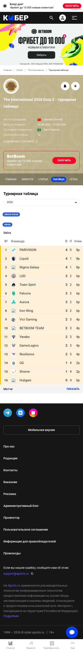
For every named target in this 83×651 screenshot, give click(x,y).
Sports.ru (14, 585)
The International (36, 70)
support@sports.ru (16, 573)
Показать (73, 389)
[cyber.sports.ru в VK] (21, 413)
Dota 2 (20, 70)
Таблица (58, 179)
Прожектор (11, 517)
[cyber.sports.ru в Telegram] (8, 413)
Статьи (43, 179)
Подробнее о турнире (18, 141)
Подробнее (11, 616)
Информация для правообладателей (29, 541)
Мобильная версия (41, 430)
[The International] (41, 86)
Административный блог (21, 505)
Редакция (10, 458)
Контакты (10, 470)
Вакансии (10, 482)
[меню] (74, 18)
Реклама (9, 494)
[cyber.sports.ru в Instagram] (34, 413)
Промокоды (12, 553)
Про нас (8, 446)
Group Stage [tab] (11, 214)
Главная (7, 70)
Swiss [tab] (7, 224)
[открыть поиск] (51, 18)
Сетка (74, 179)
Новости (27, 179)
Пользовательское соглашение (25, 529)
